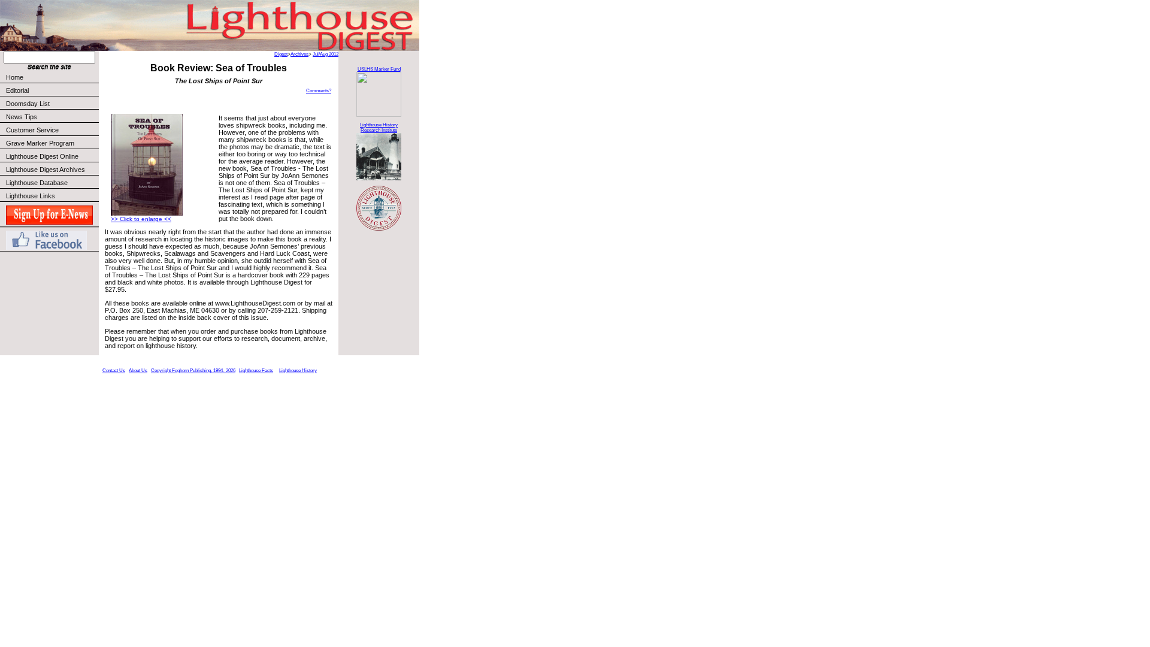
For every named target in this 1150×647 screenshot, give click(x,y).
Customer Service (32, 130)
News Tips (21, 116)
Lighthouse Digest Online (42, 156)
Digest (281, 54)
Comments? (318, 90)
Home (14, 77)
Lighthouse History (298, 370)
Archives (299, 54)
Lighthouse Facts (256, 370)
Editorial (17, 90)
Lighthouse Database (37, 182)
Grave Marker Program (40, 143)
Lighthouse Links (30, 195)
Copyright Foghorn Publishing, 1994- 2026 (193, 370)
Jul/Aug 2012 (325, 54)
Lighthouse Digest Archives (45, 169)
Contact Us (113, 370)
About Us (138, 370)
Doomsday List (28, 103)
